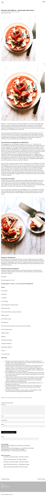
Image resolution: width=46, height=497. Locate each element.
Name (2, 415)
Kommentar (3, 404)
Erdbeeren (16, 397)
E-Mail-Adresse (4, 420)
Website (2, 424)
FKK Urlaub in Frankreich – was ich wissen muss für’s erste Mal (13, 450)
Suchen (2, 436)
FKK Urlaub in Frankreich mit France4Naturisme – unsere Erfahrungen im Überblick (17, 448)
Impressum (3, 485)
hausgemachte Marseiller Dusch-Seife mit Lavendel (17, 466)
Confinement (10, 397)
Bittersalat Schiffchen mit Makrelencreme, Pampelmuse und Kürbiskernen (15, 445)
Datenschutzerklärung (5, 486)
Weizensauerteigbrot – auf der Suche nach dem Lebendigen (12, 449)
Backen (6, 397)
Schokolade (25, 397)
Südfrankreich (30, 397)
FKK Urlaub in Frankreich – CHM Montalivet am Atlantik (18, 464)
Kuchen (22, 397)
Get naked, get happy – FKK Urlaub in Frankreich (19, 456)
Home (2, 484)
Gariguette (19, 397)
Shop (2, 487)
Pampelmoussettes (5, 446)
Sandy (5, 459)
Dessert (13, 397)
